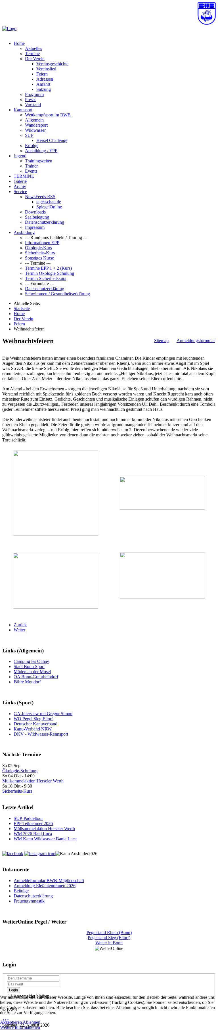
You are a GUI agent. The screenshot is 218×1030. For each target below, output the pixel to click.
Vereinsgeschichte (52, 63)
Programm (34, 94)
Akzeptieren (11, 1022)
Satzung (43, 89)
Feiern (42, 74)
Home (19, 43)
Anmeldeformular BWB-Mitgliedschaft (49, 880)
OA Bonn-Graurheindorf (36, 676)
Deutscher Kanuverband (35, 723)
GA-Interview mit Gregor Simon (43, 713)
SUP (29, 135)
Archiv (20, 186)
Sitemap (161, 340)
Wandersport (36, 125)
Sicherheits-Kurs (40, 252)
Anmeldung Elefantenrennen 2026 (45, 885)
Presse (30, 99)
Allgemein (34, 120)
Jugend (20, 155)
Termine (32, 53)
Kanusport (23, 109)
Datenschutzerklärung (44, 222)
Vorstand (33, 104)
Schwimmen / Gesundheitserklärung (57, 293)
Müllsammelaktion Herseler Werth (33, 780)
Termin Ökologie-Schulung (49, 273)
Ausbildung (24, 232)
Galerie (20, 181)
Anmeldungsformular (196, 340)
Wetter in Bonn (109, 942)
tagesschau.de (48, 201)
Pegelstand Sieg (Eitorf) (109, 937)
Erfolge (31, 145)
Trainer (31, 166)
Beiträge (21, 890)
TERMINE (24, 176)
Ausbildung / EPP (41, 150)
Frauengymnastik (29, 901)
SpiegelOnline (49, 206)
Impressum (35, 227)
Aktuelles (33, 48)
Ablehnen (31, 1022)
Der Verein (35, 58)
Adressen (44, 79)
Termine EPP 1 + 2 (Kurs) (48, 268)
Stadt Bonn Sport (29, 666)
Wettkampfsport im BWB (48, 114)
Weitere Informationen (20, 1027)
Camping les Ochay (31, 661)
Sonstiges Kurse (39, 258)
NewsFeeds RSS (40, 196)
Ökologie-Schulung (19, 770)
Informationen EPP (42, 242)
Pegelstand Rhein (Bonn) (109, 932)
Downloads (35, 212)
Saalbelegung (37, 217)
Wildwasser (35, 130)
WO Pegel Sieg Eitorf (33, 718)
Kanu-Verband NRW (33, 729)
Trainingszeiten (38, 160)
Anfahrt (43, 84)
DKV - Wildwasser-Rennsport (41, 734)
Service (20, 191)
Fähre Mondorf (27, 681)
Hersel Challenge (51, 140)
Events (31, 171)
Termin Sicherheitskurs (45, 278)
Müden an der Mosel (32, 671)
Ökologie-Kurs (38, 247)
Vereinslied (46, 68)
